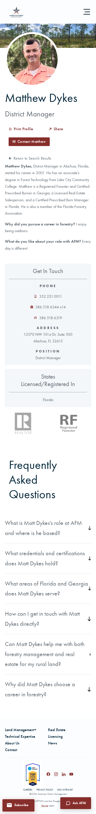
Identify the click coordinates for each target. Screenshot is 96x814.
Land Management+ (20, 729)
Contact (11, 749)
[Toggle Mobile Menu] (86, 12)
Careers (27, 789)
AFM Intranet (65, 789)
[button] (18, 805)
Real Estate (56, 729)
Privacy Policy (44, 789)
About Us (12, 743)
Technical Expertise (20, 736)
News (52, 743)
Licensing (55, 736)
